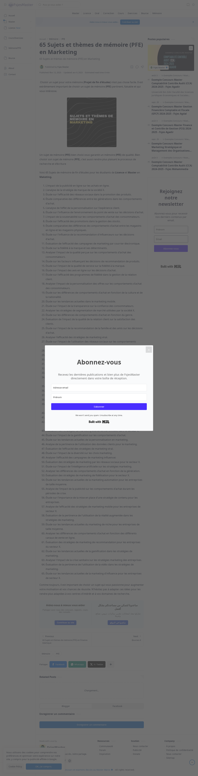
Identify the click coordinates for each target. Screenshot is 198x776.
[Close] (149, 350)
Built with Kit (99, 422)
